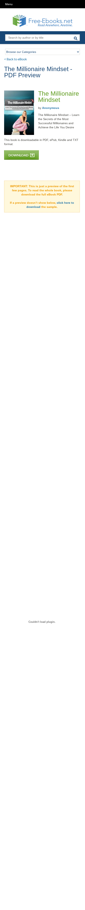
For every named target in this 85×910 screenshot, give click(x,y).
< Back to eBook (15, 59)
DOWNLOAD (18, 155)
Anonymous (50, 108)
